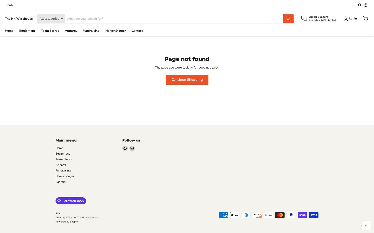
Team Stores (50, 31)
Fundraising (91, 31)
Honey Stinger (115, 31)
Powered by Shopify (67, 221)
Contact (137, 31)
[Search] (288, 18)
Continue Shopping (187, 79)
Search (9, 5)
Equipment (27, 31)
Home (9, 31)
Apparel (71, 31)
